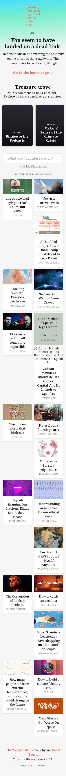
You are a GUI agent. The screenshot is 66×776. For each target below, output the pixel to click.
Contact (41, 765)
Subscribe (26, 765)
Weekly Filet (21, 750)
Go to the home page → (33, 73)
